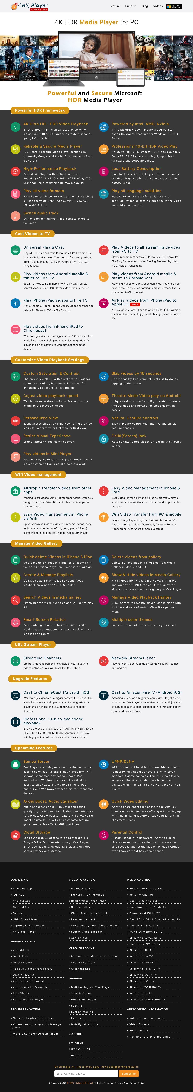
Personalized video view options (94, 956)
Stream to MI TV (141, 993)
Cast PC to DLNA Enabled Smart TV (154, 919)
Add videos (21, 950)
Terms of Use (122, 1083)
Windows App (22, 888)
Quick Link (19, 879)
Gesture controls (83, 962)
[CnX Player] (29, 6)
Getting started (82, 1011)
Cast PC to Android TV (145, 900)
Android (76, 1055)
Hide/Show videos (84, 999)
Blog (145, 6)
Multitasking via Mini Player (91, 987)
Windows (77, 1042)
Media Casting (138, 879)
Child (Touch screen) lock (89, 913)
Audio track (79, 937)
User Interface (82, 947)
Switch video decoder (86, 931)
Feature (115, 6)
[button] (14, 67)
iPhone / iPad (80, 1048)
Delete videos (23, 962)
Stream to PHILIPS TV (144, 968)
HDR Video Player (25, 919)
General (76, 978)
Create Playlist (23, 974)
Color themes (80, 968)
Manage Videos (23, 941)
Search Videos (81, 993)
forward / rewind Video (87, 894)
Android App (22, 900)
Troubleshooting (25, 1009)
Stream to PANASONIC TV (147, 999)
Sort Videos (21, 993)
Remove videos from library (32, 968)
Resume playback (83, 919)
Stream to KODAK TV (144, 962)
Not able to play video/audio (150, 1036)
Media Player (96, 22)
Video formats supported (147, 1018)
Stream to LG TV (141, 956)
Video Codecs (139, 1024)
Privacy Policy (137, 1083)
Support (130, 6)
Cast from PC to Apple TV (148, 906)
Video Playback (82, 879)
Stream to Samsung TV (145, 937)
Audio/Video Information (147, 1009)
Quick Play (20, 956)
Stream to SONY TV (143, 974)
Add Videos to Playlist (29, 999)
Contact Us (21, 906)
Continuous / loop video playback (95, 925)
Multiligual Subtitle (84, 1024)
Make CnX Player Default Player (35, 1033)
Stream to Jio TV (141, 950)
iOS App (18, 894)
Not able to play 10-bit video (34, 1018)
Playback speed (82, 888)
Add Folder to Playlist (28, 981)
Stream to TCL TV (142, 981)
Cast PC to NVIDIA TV (145, 944)
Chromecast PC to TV (144, 913)
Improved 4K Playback (29, 925)
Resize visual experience (88, 900)
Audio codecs (139, 1030)
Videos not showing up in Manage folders (36, 1026)
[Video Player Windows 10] (174, 6)
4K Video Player (24, 931)
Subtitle (76, 1005)
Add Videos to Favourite (30, 987)
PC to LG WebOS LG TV (146, 931)
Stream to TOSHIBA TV (145, 987)
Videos (158, 6)
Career (17, 913)
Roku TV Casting (141, 894)
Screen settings (82, 906)
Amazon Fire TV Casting (146, 888)
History (76, 1018)
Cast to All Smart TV (144, 925)
